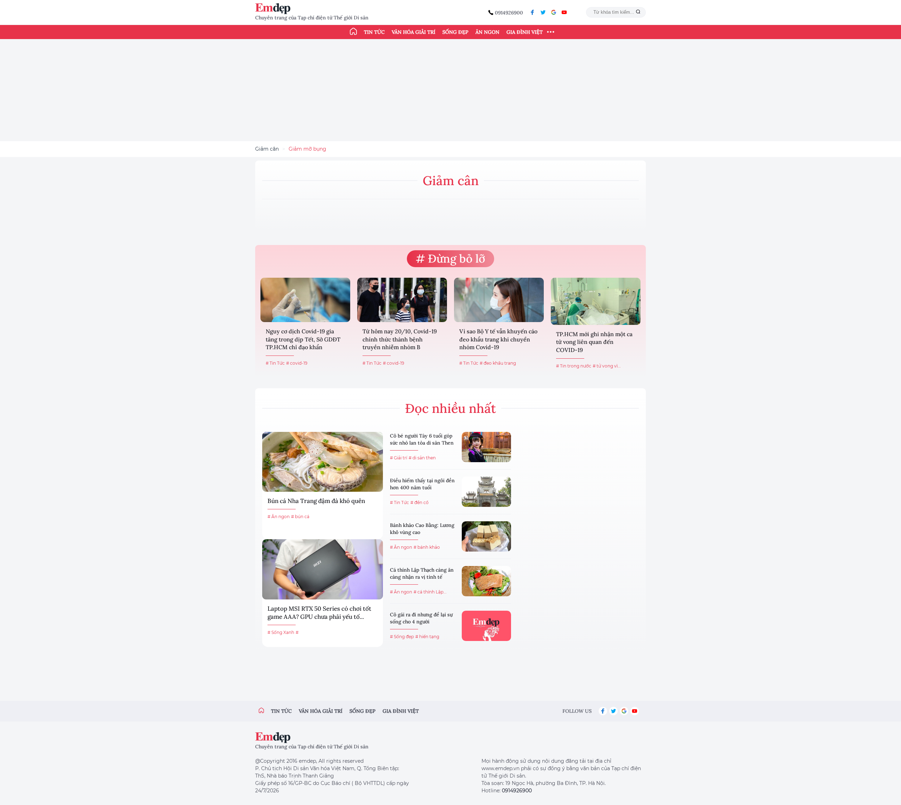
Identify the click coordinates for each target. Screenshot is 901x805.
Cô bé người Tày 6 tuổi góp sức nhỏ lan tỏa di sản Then (422, 439)
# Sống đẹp (402, 636)
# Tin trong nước (573, 366)
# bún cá (300, 516)
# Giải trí (398, 457)
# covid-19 (296, 363)
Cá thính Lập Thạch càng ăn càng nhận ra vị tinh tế (422, 573)
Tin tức (374, 32)
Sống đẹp (455, 32)
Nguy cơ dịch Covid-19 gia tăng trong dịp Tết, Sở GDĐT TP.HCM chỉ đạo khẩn (303, 339)
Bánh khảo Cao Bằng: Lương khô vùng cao (422, 528)
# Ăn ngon (278, 516)
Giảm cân (267, 149)
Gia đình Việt (524, 32)
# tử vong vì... (607, 366)
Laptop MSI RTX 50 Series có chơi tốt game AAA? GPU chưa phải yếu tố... (319, 613)
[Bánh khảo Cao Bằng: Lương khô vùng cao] (486, 536)
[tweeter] (543, 12)
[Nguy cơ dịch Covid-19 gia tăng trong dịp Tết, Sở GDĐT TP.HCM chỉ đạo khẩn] (305, 300)
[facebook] (532, 12)
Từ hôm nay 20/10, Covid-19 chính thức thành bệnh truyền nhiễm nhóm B (400, 339)
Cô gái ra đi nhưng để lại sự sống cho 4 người (421, 618)
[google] (553, 12)
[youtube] (564, 12)
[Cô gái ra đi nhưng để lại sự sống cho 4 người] (486, 626)
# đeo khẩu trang (498, 363)
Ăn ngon (487, 32)
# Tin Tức (275, 363)
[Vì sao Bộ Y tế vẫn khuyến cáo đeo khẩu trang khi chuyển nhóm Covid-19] (499, 300)
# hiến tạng (427, 636)
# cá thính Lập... (430, 592)
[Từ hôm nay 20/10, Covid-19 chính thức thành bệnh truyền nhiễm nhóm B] (402, 300)
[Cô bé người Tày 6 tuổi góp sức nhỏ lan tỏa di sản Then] (486, 447)
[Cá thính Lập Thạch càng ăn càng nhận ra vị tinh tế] (486, 581)
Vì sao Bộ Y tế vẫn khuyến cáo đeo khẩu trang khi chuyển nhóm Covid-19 (498, 339)
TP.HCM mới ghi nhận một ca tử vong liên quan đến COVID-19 (594, 342)
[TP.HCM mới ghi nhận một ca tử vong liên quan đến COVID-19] (596, 301)
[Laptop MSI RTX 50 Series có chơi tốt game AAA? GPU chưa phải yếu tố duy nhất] (322, 569)
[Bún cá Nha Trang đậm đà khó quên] (322, 462)
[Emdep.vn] (274, 8)
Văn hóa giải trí (413, 32)
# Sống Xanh (280, 632)
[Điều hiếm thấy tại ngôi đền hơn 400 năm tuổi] (486, 492)
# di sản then (422, 457)
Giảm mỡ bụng (307, 149)
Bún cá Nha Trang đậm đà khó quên (316, 501)
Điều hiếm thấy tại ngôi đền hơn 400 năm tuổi (422, 484)
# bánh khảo (427, 547)
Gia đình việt (401, 711)
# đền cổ (419, 502)
